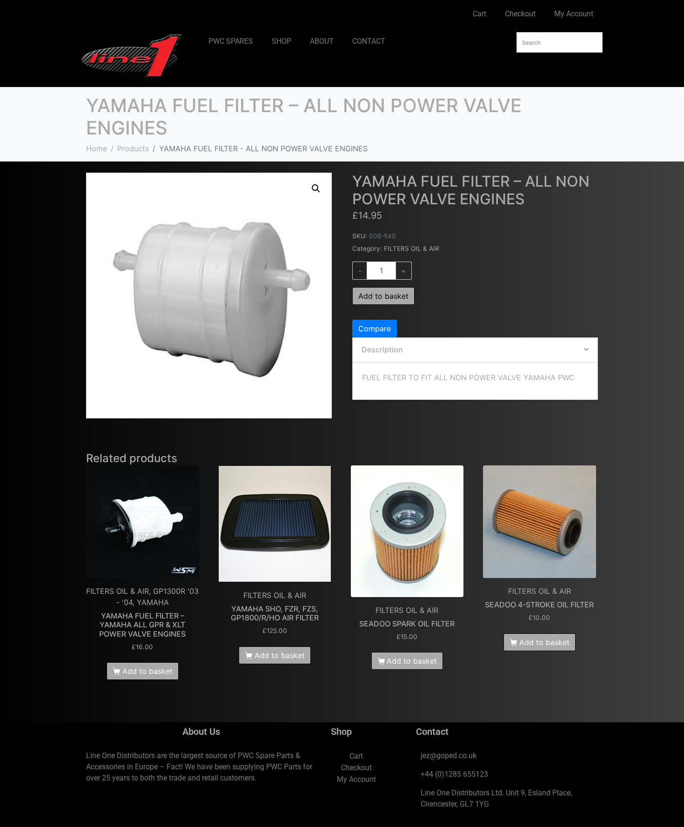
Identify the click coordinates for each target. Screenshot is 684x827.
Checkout (520, 13)
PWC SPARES (230, 41)
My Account (573, 13)
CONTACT (368, 41)
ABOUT (322, 41)
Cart (479, 13)
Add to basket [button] (147, 671)
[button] (316, 188)
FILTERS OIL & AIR (411, 248)
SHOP (281, 41)
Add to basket (383, 296)
